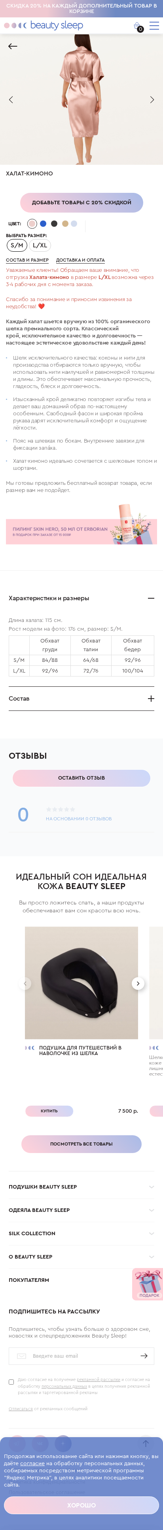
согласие (32, 1463)
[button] (11, 99)
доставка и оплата (80, 260)
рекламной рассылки (98, 1379)
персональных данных (64, 1386)
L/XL (40, 245)
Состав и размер (27, 260)
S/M (17, 245)
